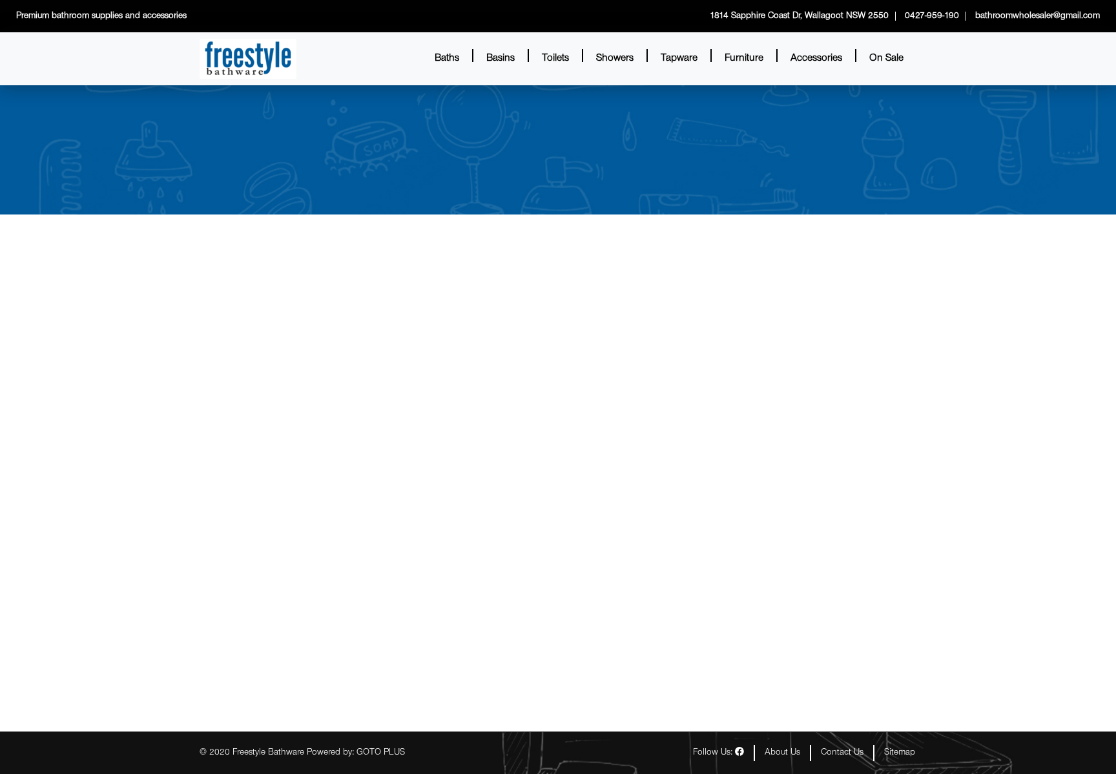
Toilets (555, 58)
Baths (447, 58)
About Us (782, 753)
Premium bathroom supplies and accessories (101, 16)
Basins (500, 58)
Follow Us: (714, 753)
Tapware (679, 58)
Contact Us (842, 753)
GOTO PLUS (380, 753)
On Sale (886, 58)
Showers (615, 58)
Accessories (816, 58)
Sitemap (899, 753)
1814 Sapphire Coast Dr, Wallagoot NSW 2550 (799, 16)
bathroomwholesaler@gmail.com (1037, 16)
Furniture (744, 58)
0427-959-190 (932, 16)
